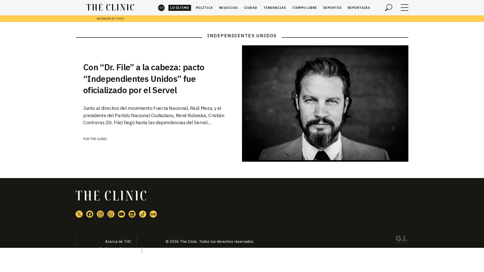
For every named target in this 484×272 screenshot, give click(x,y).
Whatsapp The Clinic (110, 214)
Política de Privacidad (118, 249)
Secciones (404, 7)
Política (204, 8)
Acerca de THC (118, 241)
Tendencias (274, 8)
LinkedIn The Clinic (132, 214)
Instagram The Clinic (100, 214)
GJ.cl (401, 240)
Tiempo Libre (304, 8)
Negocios (228, 8)
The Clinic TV (121, 214)
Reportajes (359, 8)
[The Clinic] (110, 7)
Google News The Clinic (153, 214)
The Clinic (161, 7)
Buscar (388, 7)
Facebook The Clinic (89, 214)
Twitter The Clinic (79, 214)
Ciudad (250, 8)
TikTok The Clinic (142, 214)
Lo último (179, 8)
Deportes (332, 8)
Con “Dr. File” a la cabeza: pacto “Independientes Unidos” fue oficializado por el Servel (143, 78)
